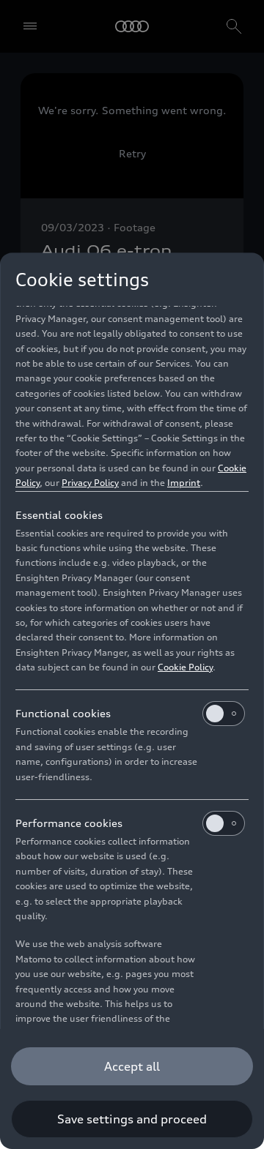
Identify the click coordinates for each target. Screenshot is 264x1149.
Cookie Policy (185, 667)
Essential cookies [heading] (59, 515)
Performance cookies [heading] (68, 823)
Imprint (183, 482)
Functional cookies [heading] (63, 713)
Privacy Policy (90, 482)
